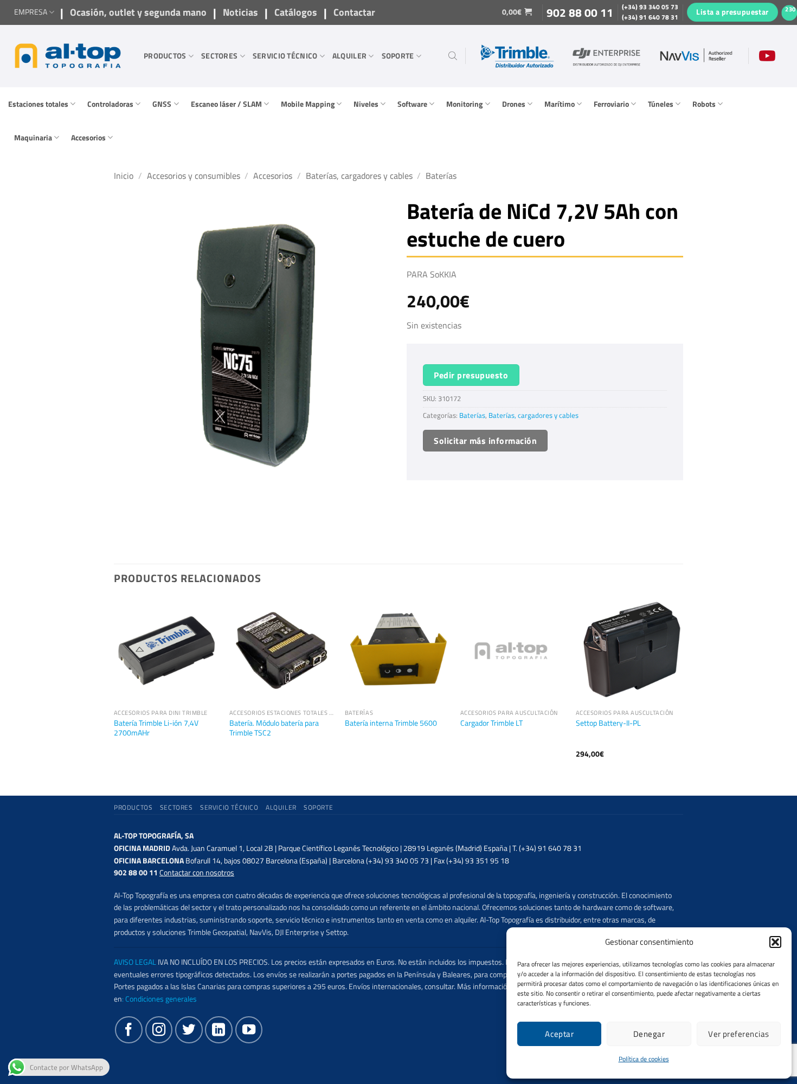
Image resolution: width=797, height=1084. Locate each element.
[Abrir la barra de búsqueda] (452, 55)
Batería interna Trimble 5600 (391, 723)
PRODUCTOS (165, 56)
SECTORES (219, 56)
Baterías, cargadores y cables (359, 175)
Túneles (660, 104)
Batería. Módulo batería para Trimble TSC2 (274, 728)
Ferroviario (611, 104)
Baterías (441, 175)
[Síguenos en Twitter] (188, 1029)
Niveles (365, 104)
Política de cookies (644, 1059)
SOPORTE (398, 56)
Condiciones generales (161, 999)
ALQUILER (349, 56)
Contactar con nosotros (196, 873)
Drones (513, 104)
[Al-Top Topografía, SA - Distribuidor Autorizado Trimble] (67, 56)
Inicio (123, 175)
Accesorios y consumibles (193, 175)
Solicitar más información (485, 440)
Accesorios (88, 138)
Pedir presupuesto (471, 375)
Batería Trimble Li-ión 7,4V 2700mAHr (156, 728)
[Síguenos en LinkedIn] (218, 1029)
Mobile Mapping (308, 104)
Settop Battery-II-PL (608, 723)
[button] (775, 942)
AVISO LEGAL (135, 962)
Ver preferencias (738, 1034)
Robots (704, 104)
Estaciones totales (38, 104)
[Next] (680, 687)
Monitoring (464, 104)
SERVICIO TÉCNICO (285, 56)
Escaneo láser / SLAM (226, 104)
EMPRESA (30, 12)
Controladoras (110, 104)
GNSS (161, 104)
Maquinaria (33, 138)
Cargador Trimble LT (491, 723)
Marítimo (559, 104)
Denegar (649, 1034)
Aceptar (559, 1034)
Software (412, 104)
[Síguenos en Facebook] (128, 1029)
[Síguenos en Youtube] (248, 1029)
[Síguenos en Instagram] (158, 1029)
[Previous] (114, 687)
